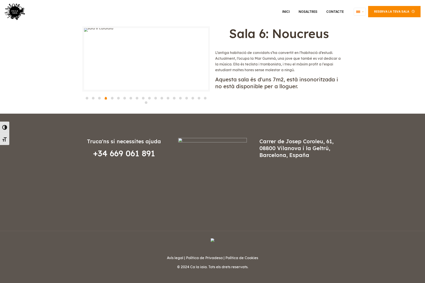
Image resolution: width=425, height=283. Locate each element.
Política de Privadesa (204, 258)
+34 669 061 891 (124, 153)
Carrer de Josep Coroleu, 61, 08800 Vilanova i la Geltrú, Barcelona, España (296, 148)
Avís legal (175, 258)
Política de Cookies (241, 258)
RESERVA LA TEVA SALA (391, 11)
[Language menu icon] (360, 12)
